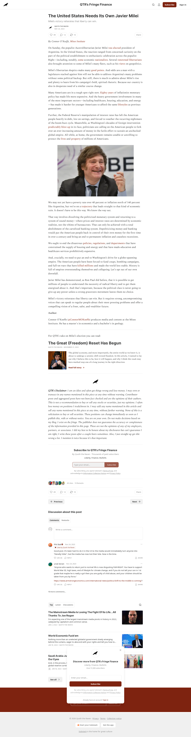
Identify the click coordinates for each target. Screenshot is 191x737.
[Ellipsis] (141, 544)
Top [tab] (51, 605)
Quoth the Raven (61, 26)
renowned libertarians (130, 60)
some (80, 60)
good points (97, 70)
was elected (114, 48)
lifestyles (123, 105)
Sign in (183, 4)
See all (53, 679)
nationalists (101, 60)
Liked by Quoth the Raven (66, 547)
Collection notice (114, 718)
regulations (99, 243)
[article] (95, 620)
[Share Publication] (159, 4)
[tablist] (59, 520)
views (122, 64)
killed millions (85, 266)
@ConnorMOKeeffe (79, 320)
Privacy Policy (115, 692)
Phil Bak (57, 544)
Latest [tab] (58, 605)
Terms (103, 718)
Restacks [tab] (65, 520)
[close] (120, 650)
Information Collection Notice (94, 692)
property (76, 139)
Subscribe (169, 4)
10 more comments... (57, 592)
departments (118, 243)
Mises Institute (77, 41)
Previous (58, 501)
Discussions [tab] (68, 605)
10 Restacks (79, 483)
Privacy (96, 718)
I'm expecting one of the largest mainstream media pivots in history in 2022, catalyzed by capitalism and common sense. (82, 620)
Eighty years (107, 93)
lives (63, 139)
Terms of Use (108, 690)
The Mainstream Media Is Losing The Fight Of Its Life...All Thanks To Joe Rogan (82, 614)
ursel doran (59, 563)
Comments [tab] (54, 520)
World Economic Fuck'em (63, 635)
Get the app (108, 725)
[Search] (153, 4)
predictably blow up (59, 127)
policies (87, 243)
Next (134, 501)
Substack (83, 731)
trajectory (86, 206)
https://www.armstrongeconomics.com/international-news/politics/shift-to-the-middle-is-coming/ (98, 580)
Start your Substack (89, 725)
